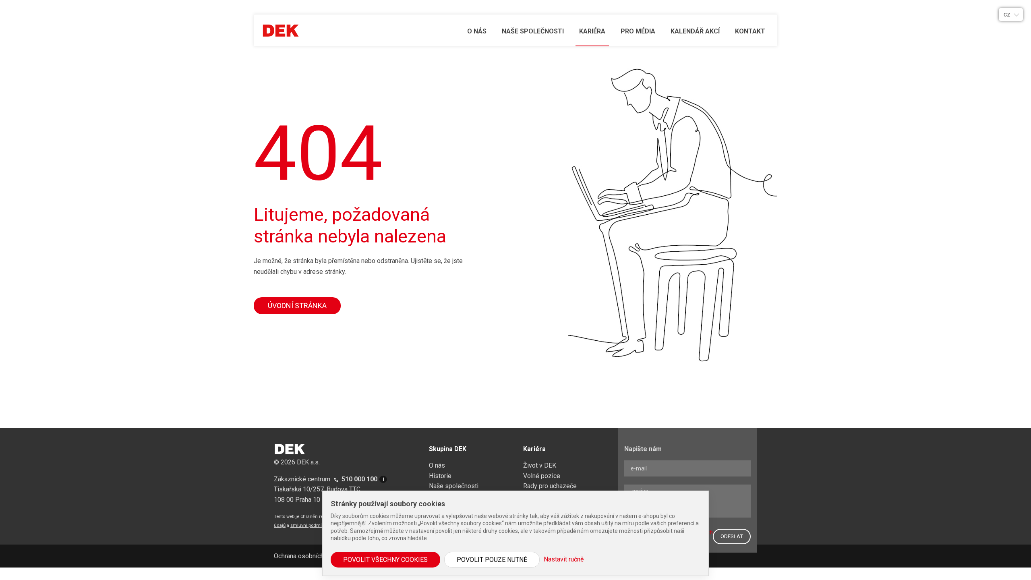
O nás (477, 31)
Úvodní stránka (297, 305)
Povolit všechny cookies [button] (385, 559)
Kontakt (750, 31)
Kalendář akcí (695, 31)
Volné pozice (541, 476)
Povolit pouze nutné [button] (492, 559)
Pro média (638, 31)
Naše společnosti (533, 31)
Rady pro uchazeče (550, 486)
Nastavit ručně (564, 559)
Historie (440, 476)
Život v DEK (539, 465)
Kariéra (592, 31)
